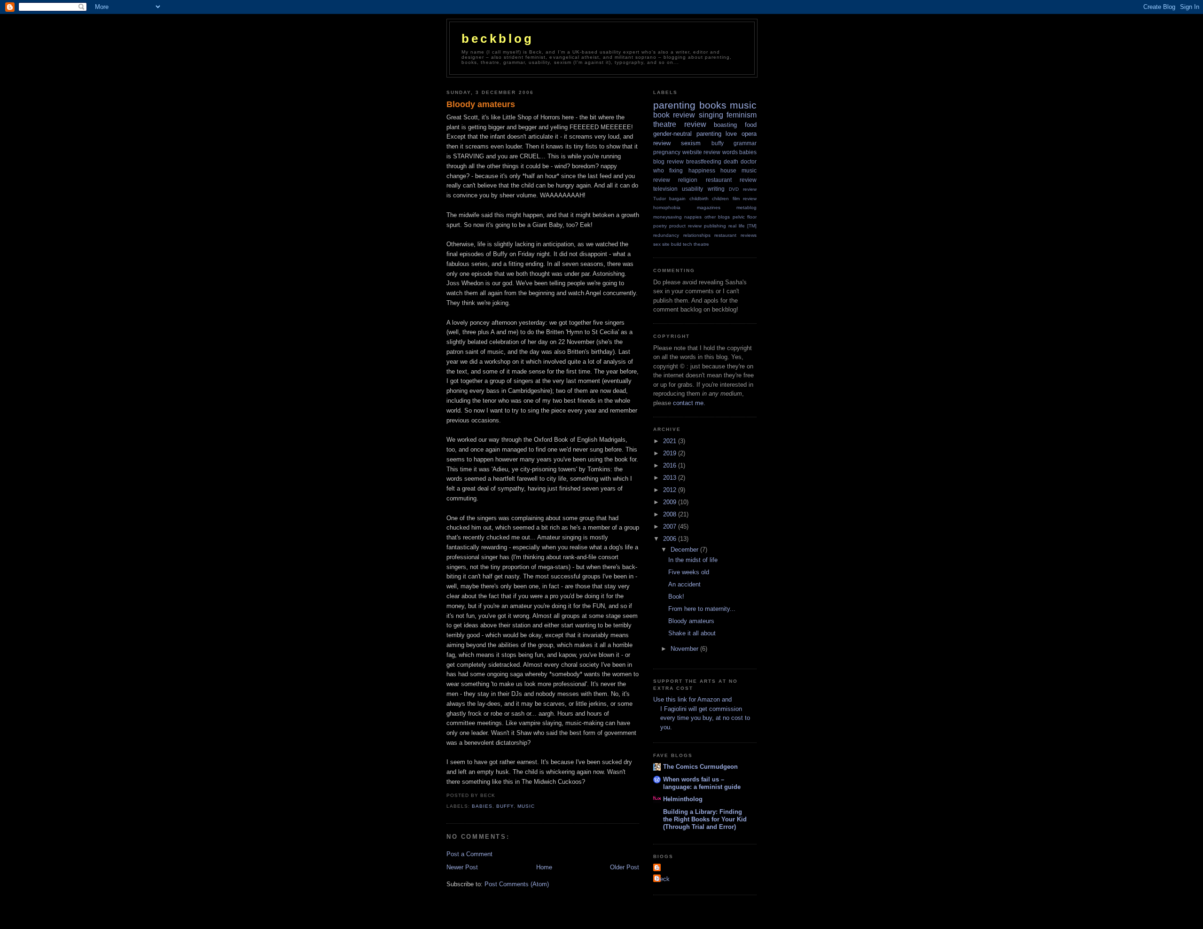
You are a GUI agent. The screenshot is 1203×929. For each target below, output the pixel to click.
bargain (677, 198)
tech (687, 244)
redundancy (666, 235)
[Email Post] (498, 795)
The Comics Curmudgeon (700, 766)
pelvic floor (745, 216)
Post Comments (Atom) (516, 884)
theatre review (679, 124)
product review (685, 225)
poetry (660, 225)
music (526, 806)
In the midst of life (693, 559)
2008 (670, 514)
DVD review (743, 189)
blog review (668, 161)
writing (716, 189)
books (712, 105)
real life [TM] (742, 225)
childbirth (699, 198)
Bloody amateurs (480, 104)
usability (692, 189)
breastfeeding (703, 161)
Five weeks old (688, 572)
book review (674, 115)
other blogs (717, 216)
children (720, 198)
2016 (670, 465)
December (685, 549)
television (665, 189)
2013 (670, 477)
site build (671, 244)
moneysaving (667, 216)
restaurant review (731, 180)
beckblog (497, 38)
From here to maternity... (701, 608)
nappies (693, 216)
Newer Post (462, 867)
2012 (670, 489)
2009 (670, 502)
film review (745, 198)
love (731, 133)
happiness (701, 170)
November (685, 648)
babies (482, 806)
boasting (725, 124)
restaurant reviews (735, 235)
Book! (676, 596)
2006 (670, 538)
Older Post (624, 867)
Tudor (659, 198)
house (728, 170)
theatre (701, 244)
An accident (684, 584)
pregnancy (666, 152)
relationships (697, 235)
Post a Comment (469, 854)
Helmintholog (683, 799)
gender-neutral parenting (687, 133)
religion (687, 180)
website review (701, 152)
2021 (670, 441)
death (731, 161)
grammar (745, 143)
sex (657, 244)
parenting (674, 105)
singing (711, 115)
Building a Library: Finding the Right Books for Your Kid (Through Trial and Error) (705, 819)
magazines (708, 207)
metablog (746, 207)
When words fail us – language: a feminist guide (702, 783)
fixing (676, 170)
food (751, 124)
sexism (691, 143)
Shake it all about (692, 633)
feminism (741, 115)
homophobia (666, 207)
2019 (670, 453)
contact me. (689, 402)
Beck (663, 878)
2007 (670, 526)
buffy (505, 806)
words (730, 152)
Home (544, 867)
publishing (715, 225)
